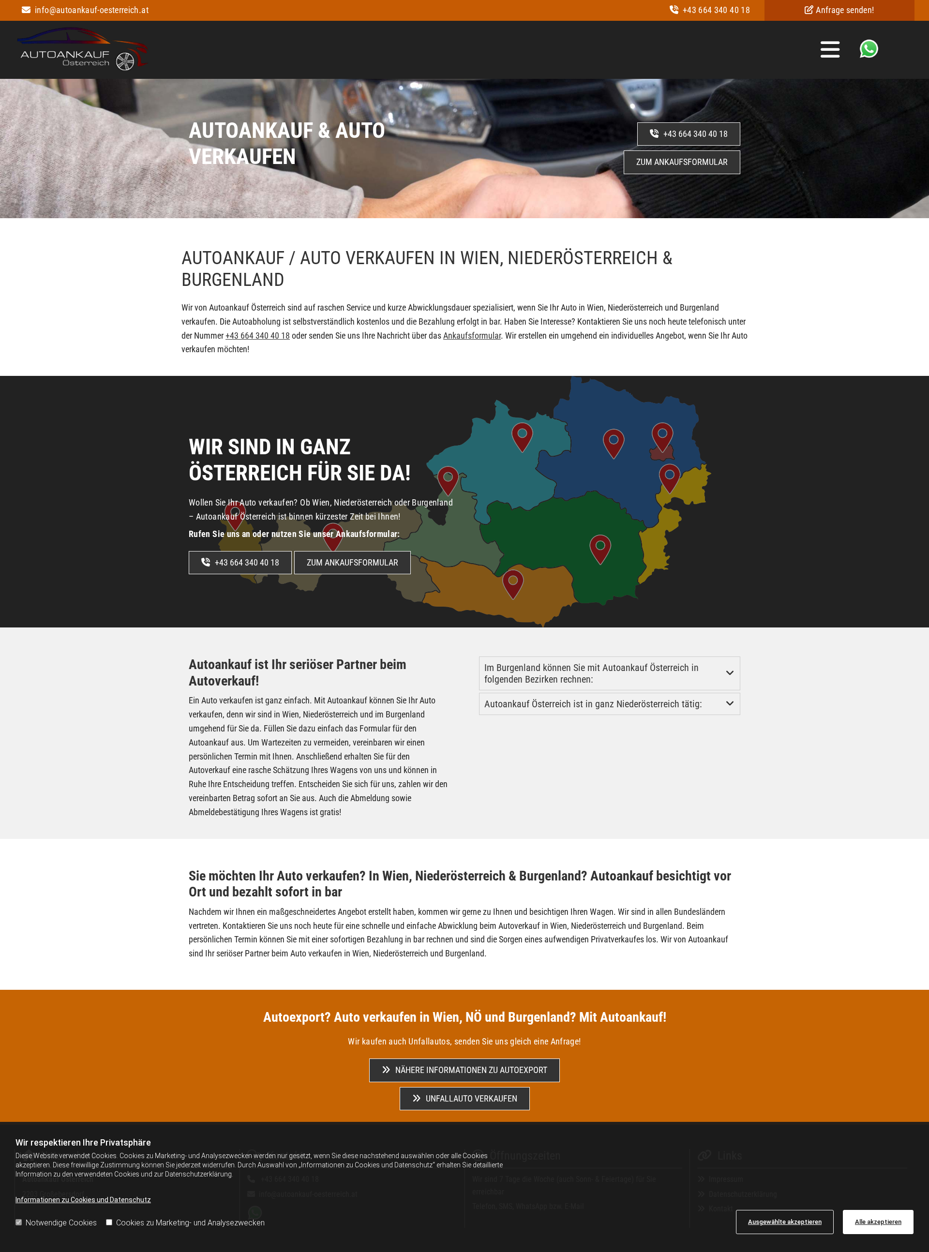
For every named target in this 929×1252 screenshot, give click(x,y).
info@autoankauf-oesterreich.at (85, 10)
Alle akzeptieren (878, 1221)
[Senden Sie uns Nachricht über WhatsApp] (869, 56)
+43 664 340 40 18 (710, 10)
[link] (730, 673)
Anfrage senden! (839, 10)
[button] (502, 49)
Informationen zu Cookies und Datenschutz (83, 1200)
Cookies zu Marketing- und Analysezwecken (190, 1222)
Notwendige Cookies (61, 1222)
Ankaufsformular (472, 335)
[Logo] (82, 51)
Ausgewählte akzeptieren (785, 1221)
